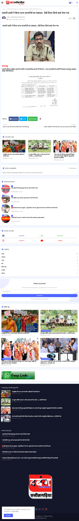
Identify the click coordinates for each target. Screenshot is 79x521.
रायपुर (39, 260)
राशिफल (39, 273)
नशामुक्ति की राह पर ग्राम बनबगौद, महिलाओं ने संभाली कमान (13, 155)
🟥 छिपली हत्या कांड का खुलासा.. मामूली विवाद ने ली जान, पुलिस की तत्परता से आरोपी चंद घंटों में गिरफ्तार (34, 207)
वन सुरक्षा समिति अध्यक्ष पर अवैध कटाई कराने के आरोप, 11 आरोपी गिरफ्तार (39, 155)
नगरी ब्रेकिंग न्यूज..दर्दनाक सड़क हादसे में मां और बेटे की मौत (24, 198)
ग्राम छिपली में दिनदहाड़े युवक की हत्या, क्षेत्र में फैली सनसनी (24, 188)
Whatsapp (33, 119)
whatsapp (60, 235)
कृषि (39, 263)
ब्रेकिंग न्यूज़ (39, 266)
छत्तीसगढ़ (39, 257)
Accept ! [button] (8, 515)
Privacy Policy (48, 516)
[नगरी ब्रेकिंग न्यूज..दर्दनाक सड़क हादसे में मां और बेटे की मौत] (5, 199)
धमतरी (39, 254)
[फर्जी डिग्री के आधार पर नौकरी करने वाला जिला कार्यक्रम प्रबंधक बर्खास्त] (5, 218)
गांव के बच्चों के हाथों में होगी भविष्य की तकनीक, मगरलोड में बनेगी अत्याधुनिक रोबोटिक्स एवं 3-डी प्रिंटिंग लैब (57, 362)
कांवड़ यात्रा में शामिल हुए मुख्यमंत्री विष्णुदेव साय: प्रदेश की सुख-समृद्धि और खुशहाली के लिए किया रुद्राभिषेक (64, 156)
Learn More (15, 511)
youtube (60, 240)
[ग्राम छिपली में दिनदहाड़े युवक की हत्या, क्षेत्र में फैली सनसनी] (5, 189)
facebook (21, 235)
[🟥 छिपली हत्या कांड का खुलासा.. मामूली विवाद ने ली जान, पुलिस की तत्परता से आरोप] (5, 208)
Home (4, 9)
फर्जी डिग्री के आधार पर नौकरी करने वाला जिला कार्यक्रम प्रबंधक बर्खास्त (27, 217)
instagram (21, 240)
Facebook (15, 119)
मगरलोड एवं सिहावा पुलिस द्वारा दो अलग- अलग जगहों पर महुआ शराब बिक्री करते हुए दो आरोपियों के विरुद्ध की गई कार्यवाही (30, 458)
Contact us (39, 516)
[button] (77, 3)
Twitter (24, 119)
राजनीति (39, 270)
